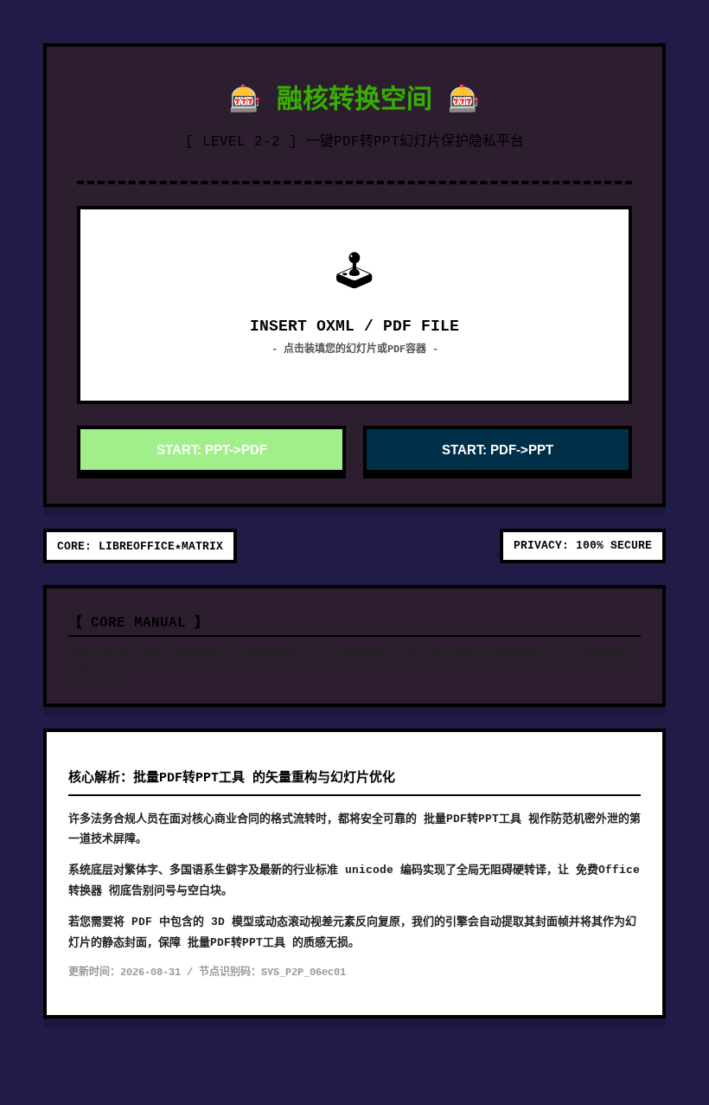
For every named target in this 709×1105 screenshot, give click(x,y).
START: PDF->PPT (497, 449)
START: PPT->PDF (211, 449)
